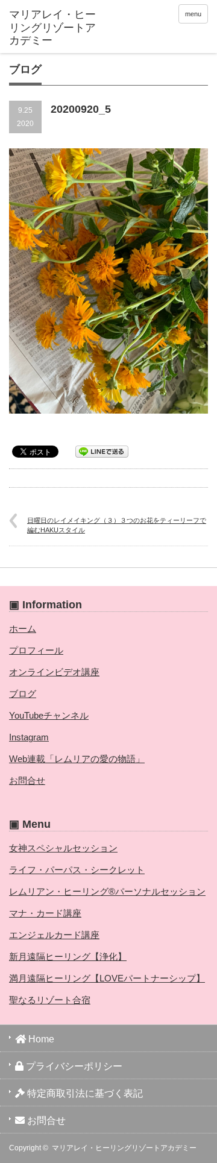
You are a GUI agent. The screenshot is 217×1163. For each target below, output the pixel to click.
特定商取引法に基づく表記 (84, 1093)
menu (193, 13)
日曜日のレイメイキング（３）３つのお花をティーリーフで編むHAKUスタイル (116, 525)
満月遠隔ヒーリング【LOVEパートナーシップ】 (107, 978)
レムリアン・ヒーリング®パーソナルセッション (107, 891)
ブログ (22, 694)
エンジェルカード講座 (54, 935)
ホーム (22, 628)
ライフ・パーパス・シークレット (77, 870)
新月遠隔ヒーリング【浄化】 (68, 956)
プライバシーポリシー (73, 1066)
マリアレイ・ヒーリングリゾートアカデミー (124, 1148)
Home (40, 1039)
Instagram (29, 737)
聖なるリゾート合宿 (49, 1000)
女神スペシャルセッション (63, 848)
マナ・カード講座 (45, 913)
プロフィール (36, 650)
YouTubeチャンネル (49, 715)
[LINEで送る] (101, 451)
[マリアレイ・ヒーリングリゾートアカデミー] (52, 28)
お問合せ (27, 780)
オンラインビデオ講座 (54, 672)
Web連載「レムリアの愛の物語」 (77, 759)
